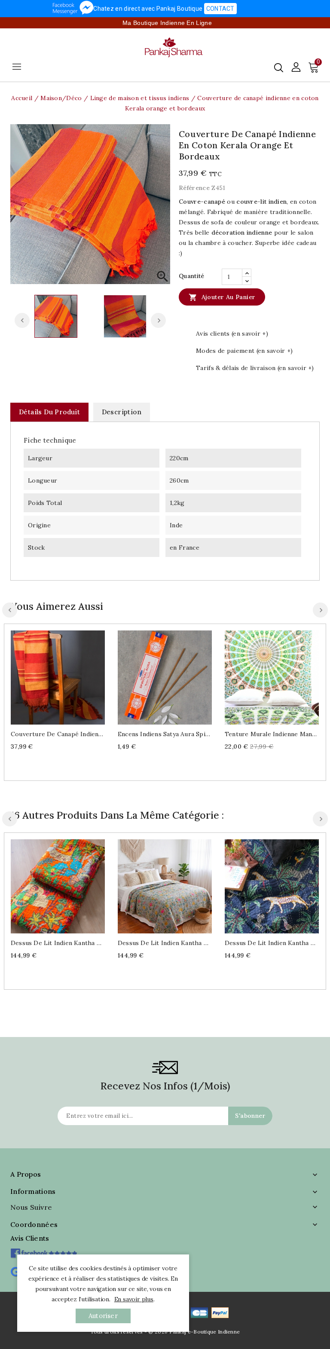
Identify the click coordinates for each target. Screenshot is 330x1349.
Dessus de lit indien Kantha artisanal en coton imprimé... (58, 943)
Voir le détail (66, 676)
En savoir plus (133, 1299)
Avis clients (29, 1238)
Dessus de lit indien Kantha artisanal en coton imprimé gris (165, 943)
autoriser (103, 1316)
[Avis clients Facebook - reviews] (43, 1250)
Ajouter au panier (222, 297)
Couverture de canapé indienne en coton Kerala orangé (58, 734)
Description (121, 412)
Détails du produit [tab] (49, 412)
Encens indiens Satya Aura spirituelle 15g (165, 734)
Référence (194, 188)
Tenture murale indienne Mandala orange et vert (272, 734)
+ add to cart (49, 676)
